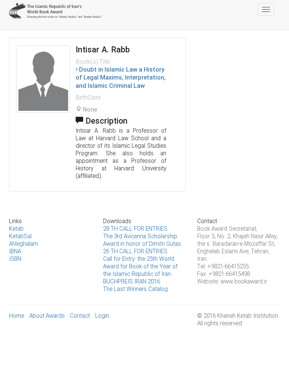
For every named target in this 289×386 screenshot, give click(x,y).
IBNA (15, 251)
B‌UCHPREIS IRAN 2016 (131, 281)
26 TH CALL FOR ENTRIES (135, 251)
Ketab (16, 229)
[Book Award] (56, 9)
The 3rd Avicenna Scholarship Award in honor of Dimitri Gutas (142, 240)
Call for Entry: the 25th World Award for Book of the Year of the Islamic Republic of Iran (140, 267)
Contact (80, 316)
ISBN (15, 259)
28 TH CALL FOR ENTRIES (135, 229)
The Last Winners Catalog (135, 289)
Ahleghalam (23, 244)
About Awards (47, 316)
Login (102, 316)
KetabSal (20, 236)
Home (16, 316)
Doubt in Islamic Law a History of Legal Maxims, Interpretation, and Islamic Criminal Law (121, 78)
